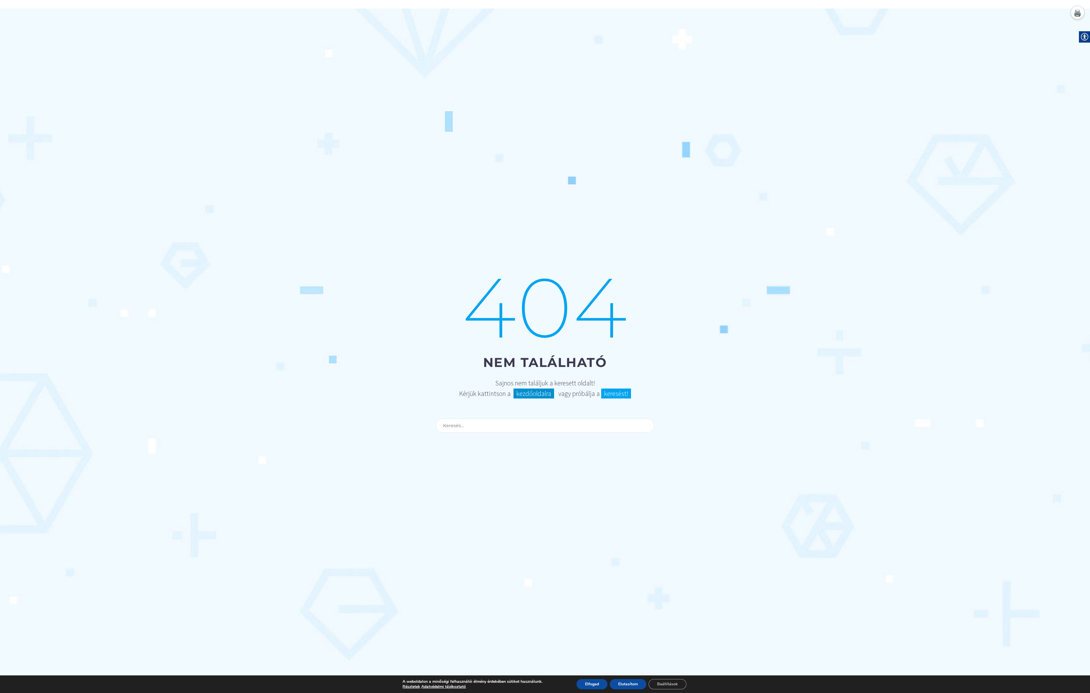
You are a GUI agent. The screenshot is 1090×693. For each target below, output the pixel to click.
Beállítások (667, 684)
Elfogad (592, 684)
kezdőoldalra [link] (533, 393)
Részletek (411, 686)
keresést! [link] (616, 393)
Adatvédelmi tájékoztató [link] (443, 686)
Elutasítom (628, 684)
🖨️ (1077, 13)
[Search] (647, 426)
